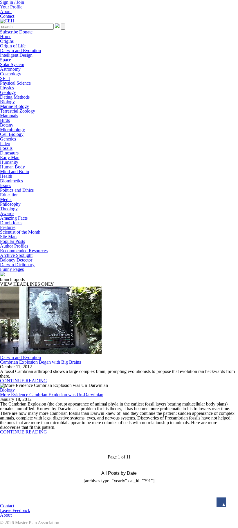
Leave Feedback (15, 510)
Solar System (12, 64)
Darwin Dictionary (17, 264)
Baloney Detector (16, 259)
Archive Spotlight (16, 255)
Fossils (6, 148)
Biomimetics (11, 180)
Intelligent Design (16, 55)
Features (7, 227)
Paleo (5, 143)
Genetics (8, 138)
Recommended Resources (24, 250)
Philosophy (10, 204)
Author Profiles (14, 245)
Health (6, 176)
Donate (26, 31)
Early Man (9, 157)
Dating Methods (15, 97)
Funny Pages (12, 269)
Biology (7, 101)
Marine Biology (14, 106)
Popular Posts (12, 241)
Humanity (9, 162)
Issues (5, 185)
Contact (7, 16)
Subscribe (9, 31)
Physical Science (15, 83)
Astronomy (10, 69)
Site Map (8, 236)
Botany (6, 124)
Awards (7, 213)
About (6, 11)
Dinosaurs (9, 152)
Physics (7, 87)
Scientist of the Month (20, 232)
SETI (5, 78)
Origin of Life (13, 45)
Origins (7, 41)
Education (9, 194)
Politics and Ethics (17, 190)
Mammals (9, 115)
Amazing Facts (14, 218)
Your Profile (11, 6)
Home (5, 36)
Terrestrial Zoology (17, 111)
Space (5, 59)
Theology (9, 208)
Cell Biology (12, 134)
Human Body (12, 166)
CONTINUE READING (23, 380)
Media (6, 199)
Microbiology (12, 129)
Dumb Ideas (11, 222)
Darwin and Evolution (20, 50)
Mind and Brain (14, 171)
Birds (5, 120)
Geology (8, 92)
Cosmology (10, 73)
